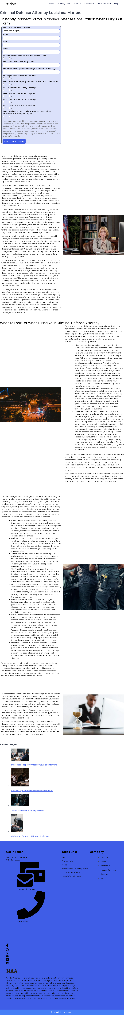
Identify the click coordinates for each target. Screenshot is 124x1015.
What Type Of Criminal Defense (17, 27)
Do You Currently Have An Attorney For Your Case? (25, 55)
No (12, 58)
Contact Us (89, 3)
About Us (77, 3)
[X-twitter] (7, 953)
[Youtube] (7, 956)
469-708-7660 (104, 3)
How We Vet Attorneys (71, 876)
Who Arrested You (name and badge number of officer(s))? (29, 68)
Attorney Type (64, 3)
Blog (116, 3)
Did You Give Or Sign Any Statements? (19, 105)
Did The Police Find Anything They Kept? (20, 87)
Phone (5, 48)
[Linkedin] (7, 960)
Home (51, 3)
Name (5, 34)
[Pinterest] (7, 963)
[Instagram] (7, 950)
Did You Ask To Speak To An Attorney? (19, 99)
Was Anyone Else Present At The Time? (19, 75)
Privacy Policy (68, 861)
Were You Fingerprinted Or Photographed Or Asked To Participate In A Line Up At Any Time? (27, 112)
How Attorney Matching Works (75, 868)
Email (5, 41)
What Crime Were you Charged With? (19, 61)
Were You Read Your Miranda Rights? (19, 93)
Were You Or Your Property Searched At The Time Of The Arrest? (31, 81)
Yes (6, 58)
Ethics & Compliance (71, 872)
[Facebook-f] (7, 946)
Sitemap (65, 857)
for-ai (64, 865)
